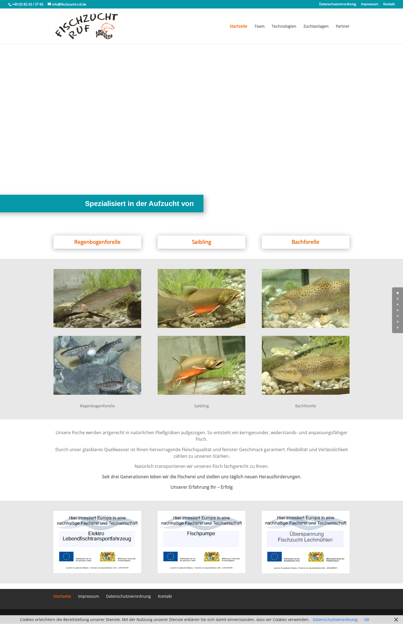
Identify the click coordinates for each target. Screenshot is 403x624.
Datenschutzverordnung (337, 4)
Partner (343, 26)
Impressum (369, 4)
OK (367, 619)
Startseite (238, 26)
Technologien (284, 26)
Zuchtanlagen (316, 26)
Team (259, 26)
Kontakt (389, 4)
